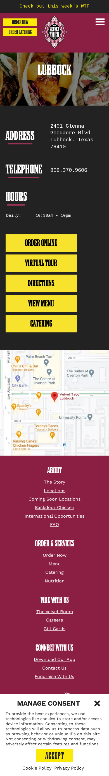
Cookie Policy (36, 768)
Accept (54, 755)
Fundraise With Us (54, 676)
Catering (54, 572)
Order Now (20, 22)
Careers (54, 620)
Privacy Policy (69, 768)
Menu (55, 563)
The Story (54, 482)
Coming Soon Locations (54, 499)
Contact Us (54, 668)
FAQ (54, 524)
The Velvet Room (54, 611)
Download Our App (54, 659)
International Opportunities (54, 516)
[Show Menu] (100, 21)
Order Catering (20, 32)
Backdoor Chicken (54, 507)
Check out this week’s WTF (54, 6)
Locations (54, 490)
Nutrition (55, 581)
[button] (97, 703)
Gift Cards (54, 628)
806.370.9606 (68, 170)
